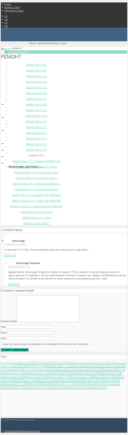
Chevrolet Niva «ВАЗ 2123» (9, 363)
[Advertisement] (57, 403)
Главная (5, 48)
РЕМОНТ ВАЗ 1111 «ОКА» (22, 153)
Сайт (3, 338)
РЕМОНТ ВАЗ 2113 (18, 94)
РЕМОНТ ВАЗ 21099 (19, 81)
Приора (10, 117)
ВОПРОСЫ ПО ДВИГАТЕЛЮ (63, 363)
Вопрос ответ (12, 7)
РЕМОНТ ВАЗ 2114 (18, 97)
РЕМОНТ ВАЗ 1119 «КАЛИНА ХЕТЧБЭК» (36, 172)
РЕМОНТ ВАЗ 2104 (18, 62)
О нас (7, 4)
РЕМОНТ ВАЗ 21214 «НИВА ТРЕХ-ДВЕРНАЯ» (36, 200)
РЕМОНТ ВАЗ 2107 (18, 71)
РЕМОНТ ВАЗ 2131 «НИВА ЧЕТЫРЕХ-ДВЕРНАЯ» (34, 140)
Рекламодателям (13, 10)
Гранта (9, 143)
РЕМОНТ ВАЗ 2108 (18, 75)
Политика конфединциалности (22, 431)
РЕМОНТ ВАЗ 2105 (18, 65)
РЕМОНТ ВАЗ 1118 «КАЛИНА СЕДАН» (36, 166)
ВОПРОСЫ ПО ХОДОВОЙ (98, 363)
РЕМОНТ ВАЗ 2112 (18, 91)
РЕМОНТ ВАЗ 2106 (18, 68)
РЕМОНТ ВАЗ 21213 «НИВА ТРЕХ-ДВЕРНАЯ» (36, 195)
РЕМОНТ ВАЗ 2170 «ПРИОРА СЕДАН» (36, 178)
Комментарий (9, 321)
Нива (9, 130)
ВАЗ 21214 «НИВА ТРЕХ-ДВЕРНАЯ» (33, 363)
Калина (10, 104)
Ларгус (9, 156)
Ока (8, 150)
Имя (3, 326)
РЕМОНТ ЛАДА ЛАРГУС (36, 223)
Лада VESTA (120, 363)
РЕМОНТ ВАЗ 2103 (36, 76)
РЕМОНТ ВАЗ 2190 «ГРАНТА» (24, 146)
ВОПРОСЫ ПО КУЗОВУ (82, 363)
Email (4, 332)
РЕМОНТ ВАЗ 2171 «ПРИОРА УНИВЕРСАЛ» (32, 124)
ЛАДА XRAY (112, 363)
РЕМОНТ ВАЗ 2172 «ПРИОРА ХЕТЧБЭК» (36, 189)
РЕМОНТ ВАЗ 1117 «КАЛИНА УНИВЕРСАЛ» (32, 107)
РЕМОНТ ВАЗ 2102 (36, 70)
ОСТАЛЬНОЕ (19, 366)
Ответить (10, 255)
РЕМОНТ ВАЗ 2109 (18, 78)
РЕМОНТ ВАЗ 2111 (18, 88)
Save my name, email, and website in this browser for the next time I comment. (46, 344)
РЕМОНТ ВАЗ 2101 (18, 52)
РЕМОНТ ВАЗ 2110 (18, 84)
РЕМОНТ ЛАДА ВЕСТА (76, 388)
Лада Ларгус (9, 367)
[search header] (5, 163)
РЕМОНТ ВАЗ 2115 (18, 101)
